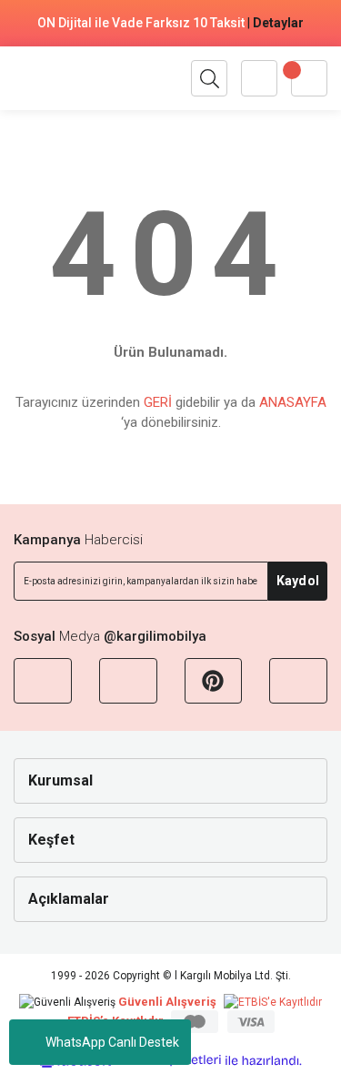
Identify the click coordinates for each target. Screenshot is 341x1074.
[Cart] (309, 78)
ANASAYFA (292, 402)
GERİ (158, 402)
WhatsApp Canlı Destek (112, 1042)
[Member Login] (259, 78)
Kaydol (297, 580)
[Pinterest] (214, 681)
